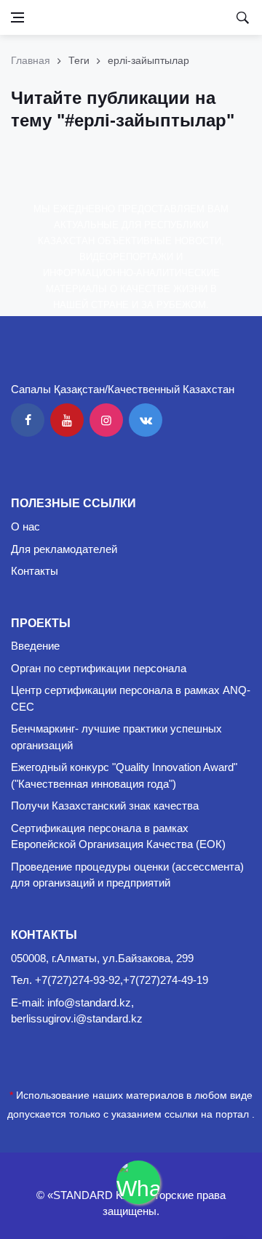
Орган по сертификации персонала (98, 668)
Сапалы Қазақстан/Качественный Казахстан (122, 389)
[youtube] (67, 420)
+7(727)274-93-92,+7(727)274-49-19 (121, 980)
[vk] (145, 420)
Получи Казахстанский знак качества (105, 805)
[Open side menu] (17, 17)
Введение (35, 645)
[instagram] (106, 420)
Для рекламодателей (64, 549)
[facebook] (27, 420)
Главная (30, 60)
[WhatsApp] (138, 1182)
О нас (25, 526)
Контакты (34, 571)
